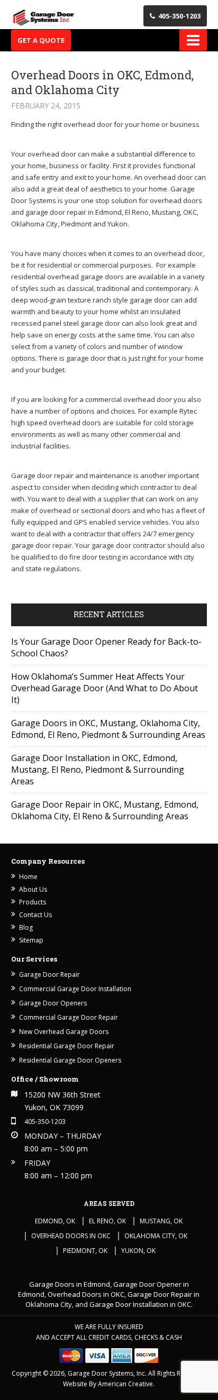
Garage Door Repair (49, 974)
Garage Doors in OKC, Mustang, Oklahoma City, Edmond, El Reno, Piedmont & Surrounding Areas (108, 728)
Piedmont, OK (85, 1250)
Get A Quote (41, 40)
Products (32, 902)
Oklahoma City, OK (155, 1235)
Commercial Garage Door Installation (75, 988)
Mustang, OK (161, 1220)
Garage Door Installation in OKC (140, 1304)
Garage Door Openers (53, 1003)
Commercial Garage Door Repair (68, 1017)
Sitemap (31, 940)
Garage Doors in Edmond (69, 1284)
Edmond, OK (55, 1220)
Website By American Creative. (109, 1383)
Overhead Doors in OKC (71, 1235)
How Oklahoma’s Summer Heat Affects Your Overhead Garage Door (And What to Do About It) (104, 688)
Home (28, 876)
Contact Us (35, 914)
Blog (26, 927)
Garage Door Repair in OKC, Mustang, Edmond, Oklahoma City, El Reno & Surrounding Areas (104, 810)
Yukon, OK (138, 1250)
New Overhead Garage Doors (63, 1031)
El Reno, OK (107, 1220)
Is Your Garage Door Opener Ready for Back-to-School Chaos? (106, 647)
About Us (33, 889)
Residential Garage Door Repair (66, 1045)
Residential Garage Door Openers (70, 1060)
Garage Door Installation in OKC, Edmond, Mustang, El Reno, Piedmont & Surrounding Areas (97, 769)
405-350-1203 (179, 16)
